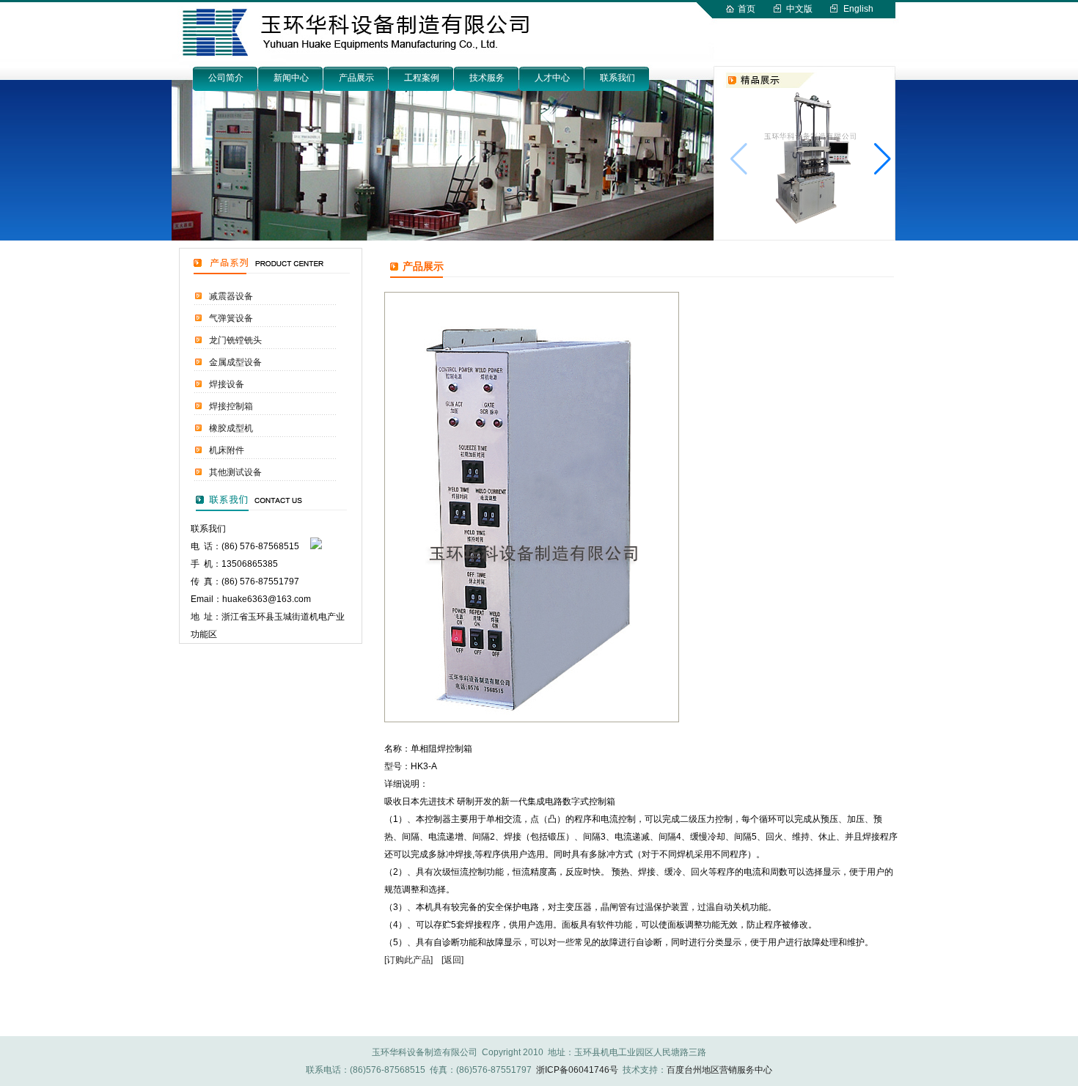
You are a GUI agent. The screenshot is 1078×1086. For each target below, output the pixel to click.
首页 (746, 9)
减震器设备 (231, 296)
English (858, 9)
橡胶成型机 (231, 428)
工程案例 (421, 78)
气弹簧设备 (231, 318)
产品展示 (356, 78)
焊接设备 (226, 384)
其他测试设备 (235, 472)
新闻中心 (291, 78)
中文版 (799, 9)
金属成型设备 (235, 362)
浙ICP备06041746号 (577, 1070)
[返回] (452, 960)
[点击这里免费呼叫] (316, 546)
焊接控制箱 (231, 406)
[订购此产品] (408, 960)
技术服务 (487, 78)
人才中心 (552, 78)
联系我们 (617, 78)
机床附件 (226, 450)
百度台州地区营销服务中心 (719, 1070)
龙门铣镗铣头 (235, 340)
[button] (882, 159)
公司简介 (225, 78)
